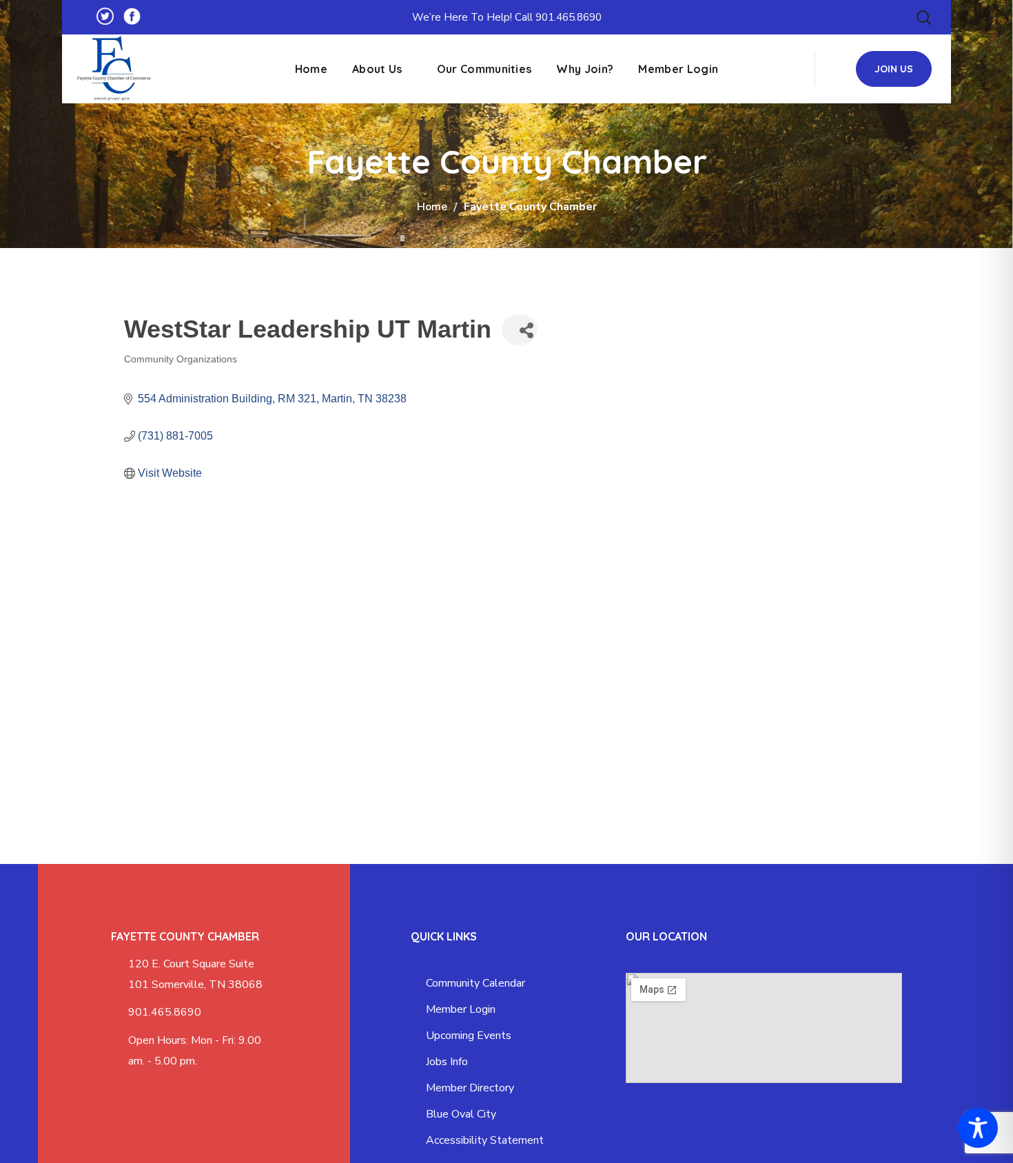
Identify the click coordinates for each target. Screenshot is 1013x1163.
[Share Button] (520, 329)
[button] (923, 17)
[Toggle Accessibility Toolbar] (977, 1128)
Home (432, 206)
